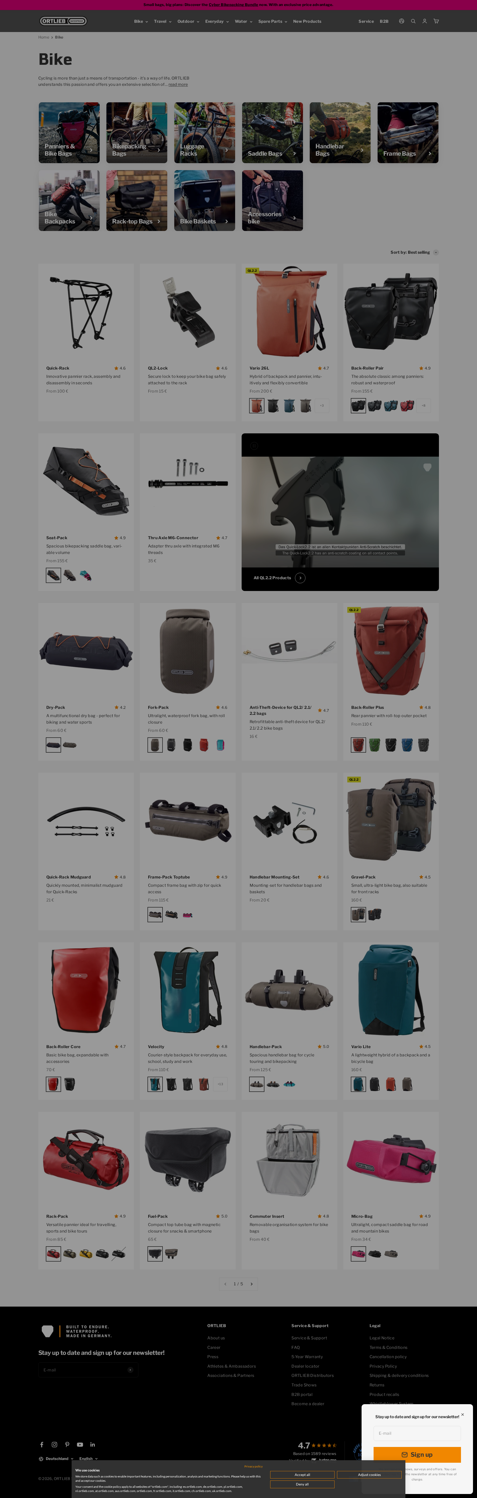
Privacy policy (253, 1466)
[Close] (462, 1414)
